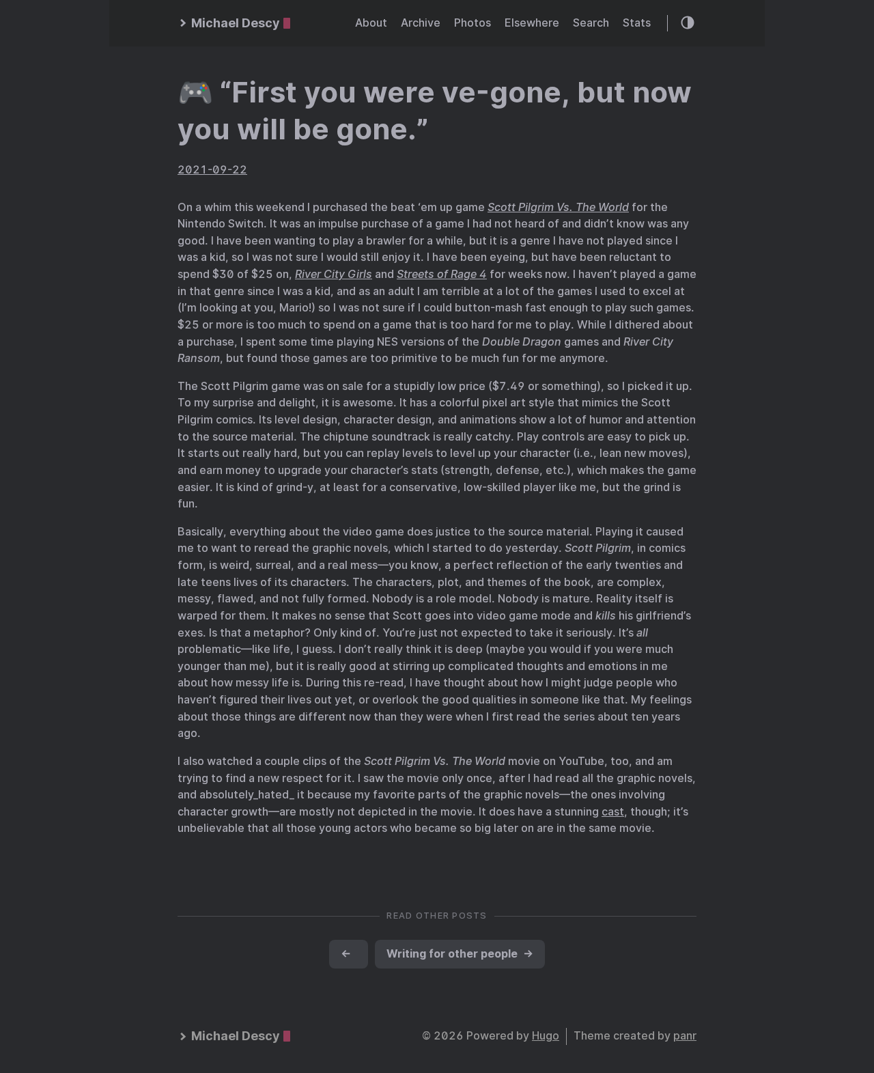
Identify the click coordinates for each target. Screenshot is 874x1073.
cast (613, 811)
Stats (637, 22)
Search (591, 22)
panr (684, 1035)
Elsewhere (532, 22)
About (371, 22)
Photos (472, 22)
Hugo (545, 1035)
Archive (420, 22)
